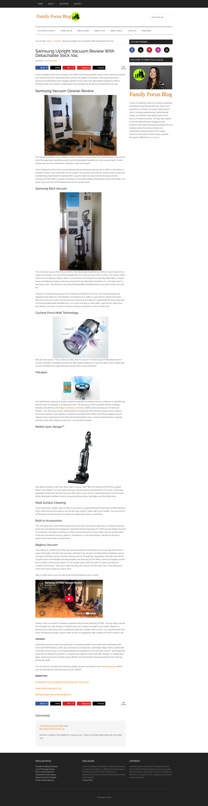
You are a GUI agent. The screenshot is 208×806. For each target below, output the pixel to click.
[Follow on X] (140, 50)
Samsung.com (110, 666)
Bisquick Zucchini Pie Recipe (45, 777)
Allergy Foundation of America (71, 408)
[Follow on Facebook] (132, 50)
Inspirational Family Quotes (45, 775)
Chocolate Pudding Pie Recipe (46, 766)
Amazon (155, 137)
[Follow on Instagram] (158, 50)
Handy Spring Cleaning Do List (48, 688)
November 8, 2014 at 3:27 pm (52, 729)
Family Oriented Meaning (44, 780)
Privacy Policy (87, 780)
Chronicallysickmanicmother (51, 726)
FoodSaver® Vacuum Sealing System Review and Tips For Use (62, 682)
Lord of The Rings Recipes (45, 769)
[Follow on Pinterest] (149, 50)
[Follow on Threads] (166, 50)
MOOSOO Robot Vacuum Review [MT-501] (53, 694)
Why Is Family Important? (44, 772)
